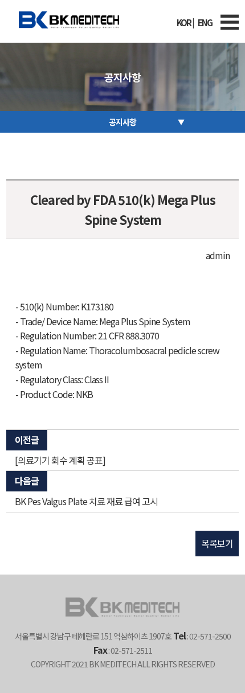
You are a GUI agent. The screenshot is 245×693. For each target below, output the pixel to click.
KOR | (185, 22)
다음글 (27, 480)
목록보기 (217, 543)
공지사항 (122, 122)
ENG (205, 22)
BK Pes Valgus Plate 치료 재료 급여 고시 (86, 501)
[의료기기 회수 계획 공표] (60, 460)
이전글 (27, 439)
